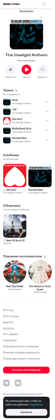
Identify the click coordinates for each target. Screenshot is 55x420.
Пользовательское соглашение (21, 346)
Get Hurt (11, 189)
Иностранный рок (26, 60)
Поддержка (9, 340)
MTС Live (8, 310)
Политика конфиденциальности (21, 352)
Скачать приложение (26, 370)
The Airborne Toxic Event (40, 288)
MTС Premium (11, 316)
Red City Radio (14, 286)
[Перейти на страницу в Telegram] (6, 383)
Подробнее (35, 405)
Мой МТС (8, 322)
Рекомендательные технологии (21, 359)
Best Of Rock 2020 (17, 240)
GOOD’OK (8, 329)
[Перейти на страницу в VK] (18, 383)
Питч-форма (10, 334)
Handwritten (35, 189)
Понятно (26, 412)
